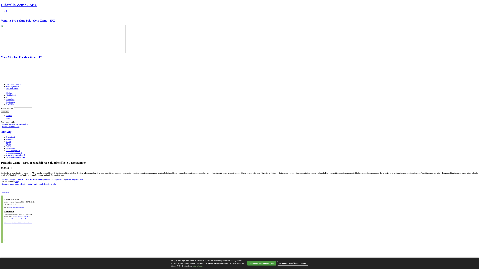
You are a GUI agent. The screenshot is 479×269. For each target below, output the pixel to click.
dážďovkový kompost (34, 179)
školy (17, 182)
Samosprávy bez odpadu (15, 157)
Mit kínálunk (11, 95)
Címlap (9, 93)
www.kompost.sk (13, 151)
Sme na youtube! (12, 86)
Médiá (8, 144)
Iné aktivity (10, 148)
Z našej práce (22, 124)
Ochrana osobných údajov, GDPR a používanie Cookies (18, 223)
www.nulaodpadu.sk (14, 153)
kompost (47, 179)
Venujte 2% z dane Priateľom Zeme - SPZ (28, 20)
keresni (9, 116)
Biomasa (20, 179)
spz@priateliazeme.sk (16, 207)
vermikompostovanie (74, 179)
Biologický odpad (9, 179)
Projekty (9, 139)
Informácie (10, 100)
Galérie (9, 146)
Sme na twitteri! (12, 89)
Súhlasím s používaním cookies (261, 263)
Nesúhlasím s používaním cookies (292, 263)
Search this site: (7, 108)
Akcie (8, 142)
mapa (8, 118)
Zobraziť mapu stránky (11, 127)
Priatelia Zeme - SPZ (19, 5)
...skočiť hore (5, 192)
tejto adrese (197, 266)
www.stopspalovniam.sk (15, 155)
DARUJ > (10, 104)
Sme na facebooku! (13, 84)
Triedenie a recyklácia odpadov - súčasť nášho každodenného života (29, 184)
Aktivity (9, 97)
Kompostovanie (58, 179)
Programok (10, 102)
